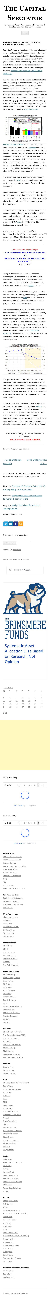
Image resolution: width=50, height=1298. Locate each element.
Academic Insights (10, 974)
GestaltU (6, 1223)
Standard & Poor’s (10, 1134)
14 (29, 700)
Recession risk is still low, (13, 144)
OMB (5, 879)
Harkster (6, 920)
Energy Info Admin (10, 869)
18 (10, 704)
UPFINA (6, 1019)
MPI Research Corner (11, 1013)
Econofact (7, 993)
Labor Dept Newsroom (12, 875)
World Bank (8, 907)
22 (35, 704)
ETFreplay (7, 1165)
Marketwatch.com (10, 958)
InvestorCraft (8, 1172)
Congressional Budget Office (14, 866)
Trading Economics (10, 1140)
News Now (7, 923)
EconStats (7, 1092)
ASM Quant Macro (10, 1200)
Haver (5, 1003)
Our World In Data (10, 1111)
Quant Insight (8, 1239)
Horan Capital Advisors (12, 1006)
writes (31, 285)
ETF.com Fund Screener (12, 1162)
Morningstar (8, 1105)
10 (4, 700)
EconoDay (7, 1274)
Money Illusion (9, 1009)
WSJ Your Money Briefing (13, 1057)
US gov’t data (8, 1150)
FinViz (5, 1169)
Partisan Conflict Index (12, 1114)
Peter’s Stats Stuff (10, 1232)
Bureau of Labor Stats (12, 860)
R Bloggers (7, 1251)
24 (4, 707)
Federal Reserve (10, 872)
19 (16, 704)
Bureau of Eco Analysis (12, 856)
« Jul (5, 712)
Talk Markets (8, 936)
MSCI (5, 1102)
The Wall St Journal (10, 965)
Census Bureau (9, 863)
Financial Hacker (10, 1220)
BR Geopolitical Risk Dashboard (16, 1083)
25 (10, 707)
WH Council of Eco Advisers (14, 888)
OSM (5, 1229)
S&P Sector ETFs (9, 1127)
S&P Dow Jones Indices (12, 1130)
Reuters (6, 962)
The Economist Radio (11, 1038)
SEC (4, 882)
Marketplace (8, 1051)
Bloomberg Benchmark (12, 1032)
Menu (25, 33)
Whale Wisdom (9, 1143)
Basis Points (8, 981)
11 (10, 700)
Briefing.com (8, 1271)
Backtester (7, 1159)
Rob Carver (7, 1204)
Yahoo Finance (9, 1073)
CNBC (5, 949)
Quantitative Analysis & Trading (16, 1236)
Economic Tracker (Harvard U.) (15, 1213)
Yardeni (6, 1022)
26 (16, 707)
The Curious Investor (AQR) (14, 1035)
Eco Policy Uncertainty (12, 1089)
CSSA (5, 1207)
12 (16, 700)
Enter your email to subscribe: (15, 535)
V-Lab (5, 1191)
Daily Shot (7, 987)
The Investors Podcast (12, 1044)
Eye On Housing (9, 1000)
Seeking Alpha (9, 930)
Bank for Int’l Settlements (13, 898)
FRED (5, 1099)
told (18, 180)
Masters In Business (11, 1054)
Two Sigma (7, 1261)
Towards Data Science (12, 1258)
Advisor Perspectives (11, 977)
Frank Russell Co (10, 1121)
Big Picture (7, 984)
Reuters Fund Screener (12, 1181)
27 (23, 707)
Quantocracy (8, 1242)
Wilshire (6, 1146)
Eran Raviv (7, 1216)
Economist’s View (10, 997)
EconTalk (6, 1041)
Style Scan (7, 1185)
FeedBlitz (17, 549)
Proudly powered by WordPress (15, 1293)
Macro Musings (9, 1048)
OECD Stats (7, 1108)
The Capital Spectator (25, 13)
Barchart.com (8, 1067)
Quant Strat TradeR (11, 1245)
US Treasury (8, 885)
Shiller (5, 1124)
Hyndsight (7, 1226)
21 (29, 704)
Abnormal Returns (10, 917)
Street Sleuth (8, 933)
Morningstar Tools (10, 1175)
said (25, 297)
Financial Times (9, 955)
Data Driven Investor (11, 1210)
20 (23, 704)
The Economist (9, 952)
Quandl (6, 1118)
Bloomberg (7, 946)
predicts (39, 406)
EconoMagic (8, 1086)
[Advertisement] (25, 745)
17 (4, 704)
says (19, 222)
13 (23, 700)
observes (32, 147)
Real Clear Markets (11, 926)
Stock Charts (8, 1137)
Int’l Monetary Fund (11, 901)
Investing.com (8, 1070)
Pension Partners (10, 1016)
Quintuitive (7, 1248)
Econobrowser (9, 990)
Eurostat (6, 1095)
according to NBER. (31, 109)
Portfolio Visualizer (11, 1178)
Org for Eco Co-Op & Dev (13, 904)
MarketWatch (8, 1277)
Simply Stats (8, 1255)
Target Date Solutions (12, 1188)
